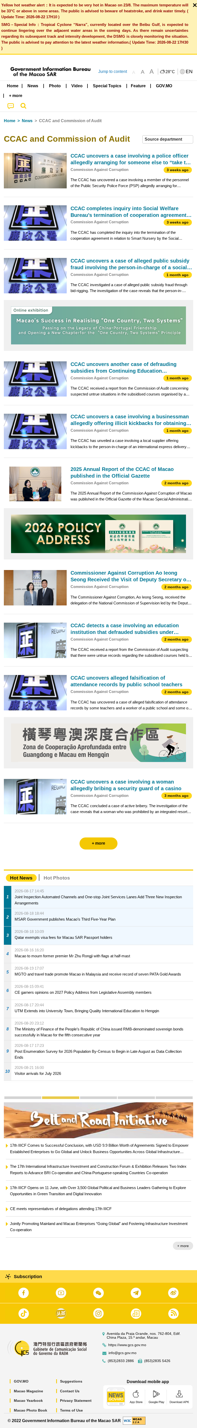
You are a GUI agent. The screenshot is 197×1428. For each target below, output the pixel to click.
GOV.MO (21, 1381)
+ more (183, 1246)
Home (9, 121)
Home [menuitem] (12, 86)
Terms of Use (71, 1410)
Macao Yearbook (28, 1400)
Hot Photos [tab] (57, 878)
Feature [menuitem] (138, 86)
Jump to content (112, 71)
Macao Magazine (28, 1391)
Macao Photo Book (30, 1410)
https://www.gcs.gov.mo (127, 1345)
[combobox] (168, 139)
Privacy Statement (76, 1400)
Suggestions (71, 1381)
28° (170, 72)
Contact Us (70, 1391)
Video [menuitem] (77, 86)
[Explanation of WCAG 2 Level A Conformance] (134, 1420)
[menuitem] (33, 86)
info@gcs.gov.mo (122, 1353)
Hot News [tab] (21, 878)
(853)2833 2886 (121, 1361)
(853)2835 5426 (157, 1361)
